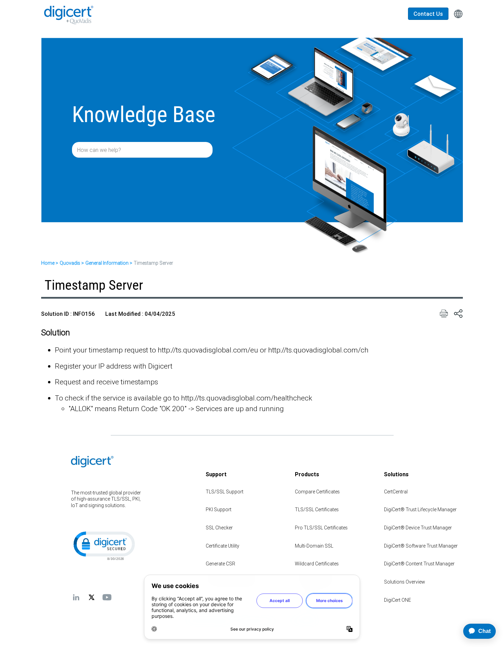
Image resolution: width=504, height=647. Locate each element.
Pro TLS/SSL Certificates (321, 528)
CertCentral (396, 492)
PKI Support (218, 509)
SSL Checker (219, 528)
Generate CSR (220, 564)
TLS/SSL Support (224, 492)
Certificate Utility (222, 546)
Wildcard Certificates (317, 564)
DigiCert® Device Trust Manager (418, 528)
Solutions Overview (404, 582)
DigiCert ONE (397, 600)
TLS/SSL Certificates (317, 509)
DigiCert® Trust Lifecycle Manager (420, 509)
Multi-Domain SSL (314, 546)
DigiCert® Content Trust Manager (419, 564)
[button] (103, 545)
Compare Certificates (317, 492)
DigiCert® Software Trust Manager (421, 546)
